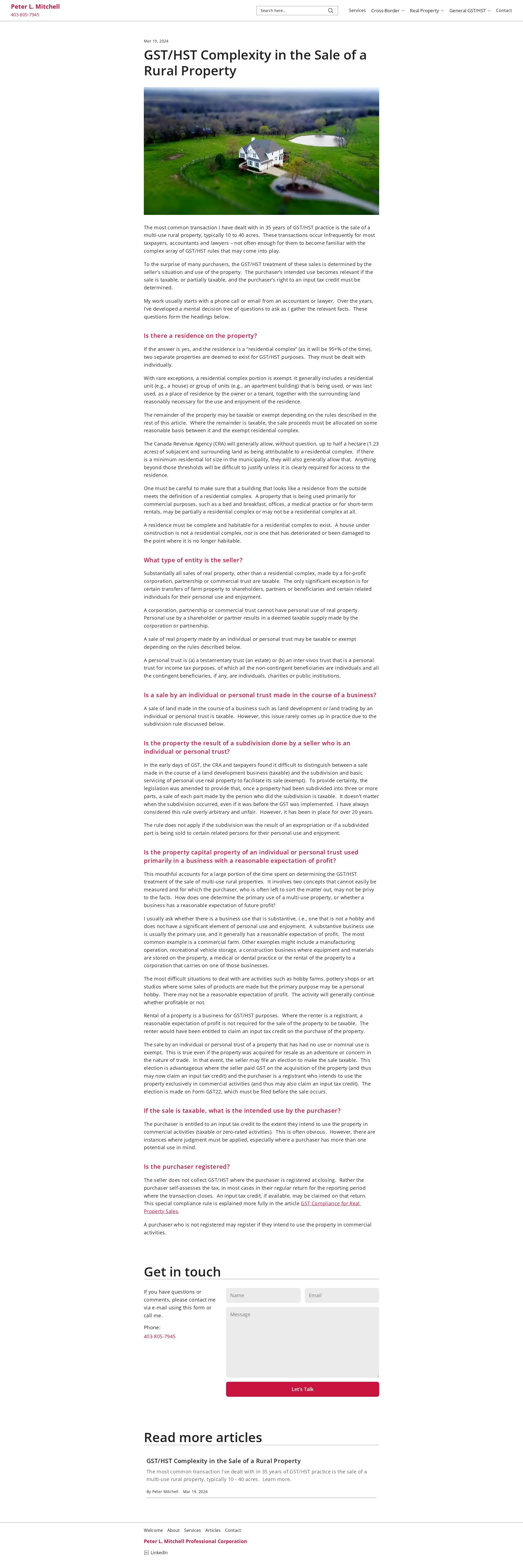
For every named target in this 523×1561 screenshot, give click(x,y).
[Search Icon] (297, 10)
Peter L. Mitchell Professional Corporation (195, 1541)
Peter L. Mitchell (35, 6)
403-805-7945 (159, 1336)
